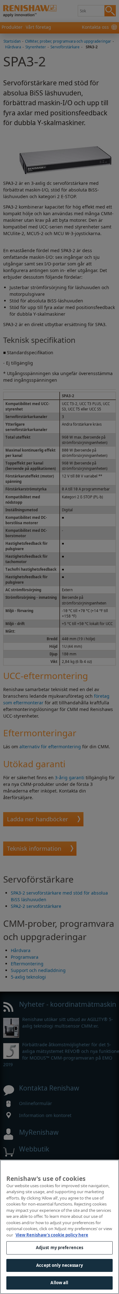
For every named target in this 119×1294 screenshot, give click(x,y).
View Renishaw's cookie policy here (52, 1235)
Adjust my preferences (59, 1247)
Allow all (59, 1282)
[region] (59, 1227)
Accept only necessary (59, 1265)
